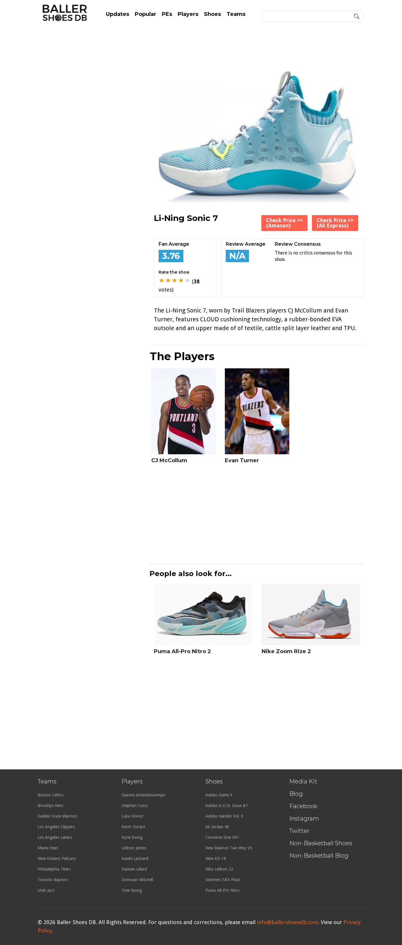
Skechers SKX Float (222, 879)
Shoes (212, 14)
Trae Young (132, 890)
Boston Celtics (50, 795)
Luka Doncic (132, 816)
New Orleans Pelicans (57, 858)
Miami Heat (48, 848)
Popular (145, 14)
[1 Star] (162, 280)
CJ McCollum (169, 460)
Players (188, 14)
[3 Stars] (174, 280)
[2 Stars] (168, 280)
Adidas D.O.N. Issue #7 (226, 805)
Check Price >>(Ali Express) (335, 223)
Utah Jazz (46, 890)
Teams (236, 14)
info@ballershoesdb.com (287, 922)
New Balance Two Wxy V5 (228, 848)
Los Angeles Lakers (55, 837)
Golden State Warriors (57, 816)
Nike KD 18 (215, 858)
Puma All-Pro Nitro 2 (182, 651)
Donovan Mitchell (137, 879)
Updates (117, 14)
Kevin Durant (133, 826)
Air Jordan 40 (217, 826)
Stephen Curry (135, 805)
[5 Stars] (187, 280)
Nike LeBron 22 (219, 869)
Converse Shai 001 (222, 837)
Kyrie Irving (132, 837)
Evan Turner (242, 460)
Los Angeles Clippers (56, 826)
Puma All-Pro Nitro (222, 890)
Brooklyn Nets (50, 805)
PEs (167, 14)
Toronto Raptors (53, 879)
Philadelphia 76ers (54, 869)
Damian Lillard (134, 869)
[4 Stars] (181, 280)
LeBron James (134, 848)
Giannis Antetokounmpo (143, 795)
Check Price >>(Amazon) (284, 223)
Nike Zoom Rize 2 (286, 651)
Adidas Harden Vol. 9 (224, 816)
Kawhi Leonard (135, 858)
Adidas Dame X (218, 795)
